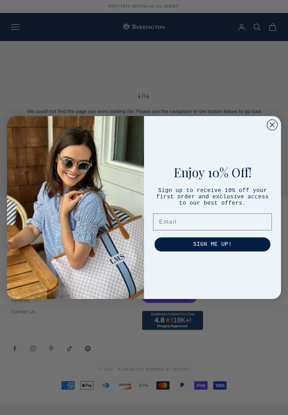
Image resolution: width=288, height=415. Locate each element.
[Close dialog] (272, 125)
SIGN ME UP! (212, 244)
